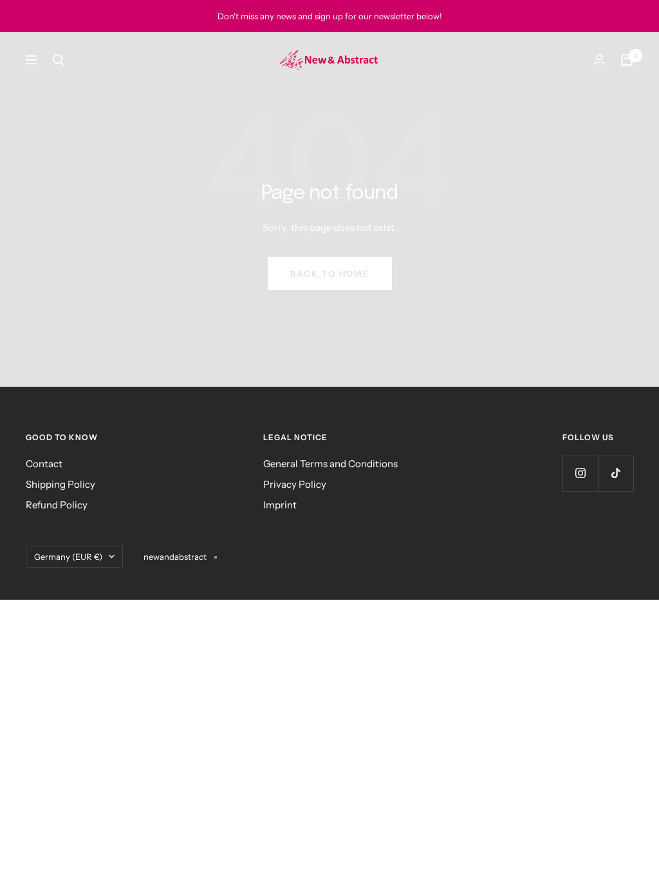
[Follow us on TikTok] (615, 473)
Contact (44, 464)
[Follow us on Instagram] (580, 473)
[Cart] (626, 60)
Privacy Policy (294, 484)
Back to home (329, 273)
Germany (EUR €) (68, 556)
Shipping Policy (60, 484)
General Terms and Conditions (330, 464)
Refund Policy (57, 505)
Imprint (280, 505)
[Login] (599, 59)
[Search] (58, 60)
